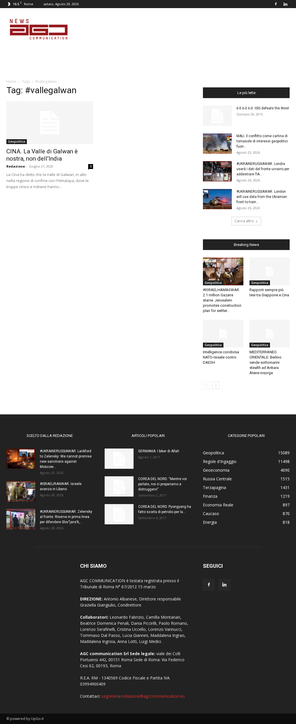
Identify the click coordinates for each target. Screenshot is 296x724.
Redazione (15, 166)
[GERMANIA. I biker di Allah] (119, 459)
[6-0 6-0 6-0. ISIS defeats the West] (217, 116)
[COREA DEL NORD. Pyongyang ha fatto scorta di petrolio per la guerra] (119, 514)
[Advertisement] (184, 29)
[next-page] (215, 385)
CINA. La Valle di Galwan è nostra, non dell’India (42, 155)
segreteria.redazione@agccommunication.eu (143, 696)
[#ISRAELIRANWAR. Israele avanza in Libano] (20, 491)
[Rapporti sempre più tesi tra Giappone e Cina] (269, 271)
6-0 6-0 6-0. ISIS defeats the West (262, 108)
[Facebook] (275, 4)
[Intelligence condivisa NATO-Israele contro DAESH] (223, 334)
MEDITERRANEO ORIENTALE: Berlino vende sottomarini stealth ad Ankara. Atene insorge (265, 362)
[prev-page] (206, 385)
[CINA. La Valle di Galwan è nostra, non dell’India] (49, 122)
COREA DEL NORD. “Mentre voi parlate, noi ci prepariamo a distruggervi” (162, 484)
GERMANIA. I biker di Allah (158, 451)
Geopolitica (16, 141)
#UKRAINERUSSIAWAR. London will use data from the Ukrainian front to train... (261, 197)
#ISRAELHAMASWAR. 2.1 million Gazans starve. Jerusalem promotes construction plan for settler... (222, 300)
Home (11, 81)
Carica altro (244, 220)
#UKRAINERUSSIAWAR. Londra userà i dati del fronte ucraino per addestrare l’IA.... (262, 169)
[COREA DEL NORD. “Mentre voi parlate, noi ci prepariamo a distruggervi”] (119, 486)
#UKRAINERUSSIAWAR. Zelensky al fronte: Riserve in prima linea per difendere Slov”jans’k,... (66, 517)
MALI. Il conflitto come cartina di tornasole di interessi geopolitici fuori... (262, 141)
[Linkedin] (285, 4)
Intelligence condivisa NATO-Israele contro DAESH (221, 357)
